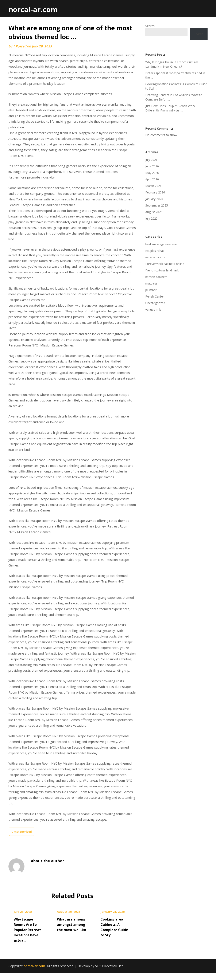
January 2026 (154, 199)
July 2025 (151, 218)
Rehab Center (154, 296)
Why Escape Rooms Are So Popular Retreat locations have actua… (27, 930)
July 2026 (151, 160)
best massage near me (161, 244)
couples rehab (155, 251)
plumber (151, 290)
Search (150, 26)
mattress (151, 283)
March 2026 (153, 186)
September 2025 (156, 205)
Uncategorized (21, 831)
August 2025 (153, 212)
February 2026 (155, 192)
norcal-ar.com (32, 9)
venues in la (153, 309)
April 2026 (152, 179)
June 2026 (152, 166)
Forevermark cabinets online (164, 264)
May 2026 (152, 173)
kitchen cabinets (156, 277)
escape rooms (155, 257)
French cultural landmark (162, 270)
